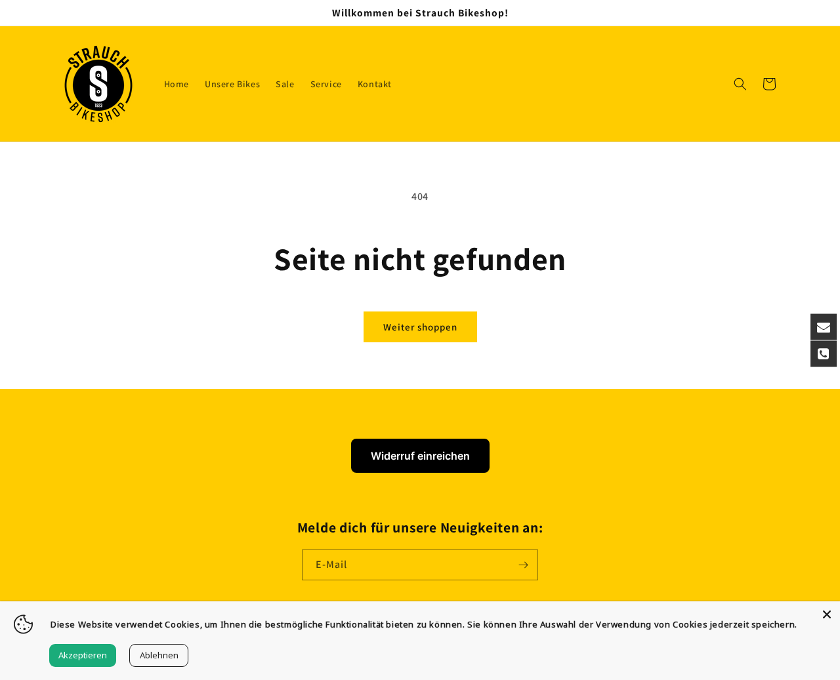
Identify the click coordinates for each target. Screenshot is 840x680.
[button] (740, 84)
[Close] (826, 614)
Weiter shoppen (420, 327)
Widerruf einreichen (420, 455)
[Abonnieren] (523, 565)
